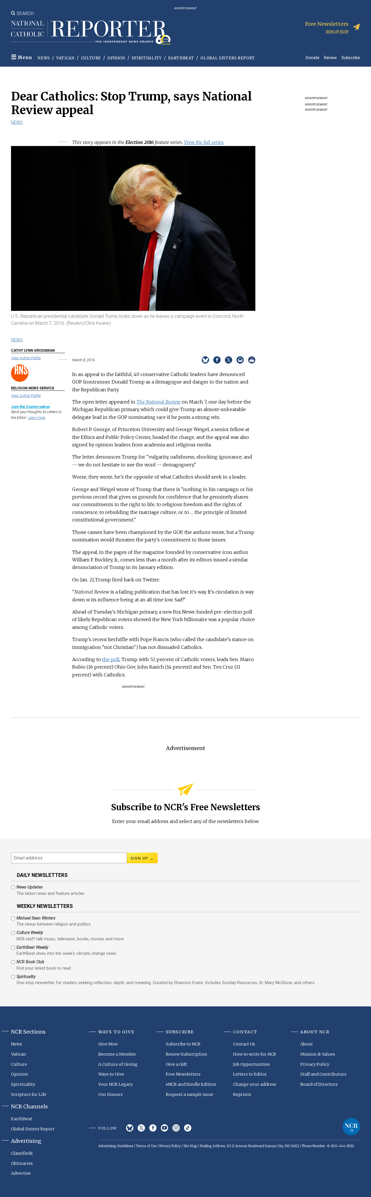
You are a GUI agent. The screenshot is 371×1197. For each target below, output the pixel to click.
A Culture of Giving (118, 1064)
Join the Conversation (30, 406)
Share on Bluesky (205, 360)
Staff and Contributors (323, 1074)
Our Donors (110, 1094)
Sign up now (337, 31)
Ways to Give (111, 1074)
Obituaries (22, 1163)
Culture (91, 58)
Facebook (153, 1128)
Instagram (176, 1128)
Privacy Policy (314, 1064)
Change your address (254, 1084)
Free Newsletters (183, 1074)
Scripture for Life (28, 1094)
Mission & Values (317, 1054)
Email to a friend (240, 360)
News (44, 58)
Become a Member (117, 1054)
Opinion (116, 58)
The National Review (159, 402)
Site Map (190, 1146)
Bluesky (129, 1128)
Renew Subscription (186, 1054)
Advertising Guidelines (115, 1146)
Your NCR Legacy (115, 1084)
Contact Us (244, 1044)
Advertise (21, 1173)
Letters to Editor (250, 1074)
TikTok (187, 1128)
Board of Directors (319, 1084)
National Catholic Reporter (351, 1126)
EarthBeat (181, 58)
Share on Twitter (228, 360)
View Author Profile (26, 358)
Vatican (65, 58)
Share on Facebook (217, 360)
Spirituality (147, 58)
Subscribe (350, 57)
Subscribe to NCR (183, 1044)
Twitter (141, 1128)
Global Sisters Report (227, 58)
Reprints (242, 1094)
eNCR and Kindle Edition (191, 1084)
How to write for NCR (254, 1054)
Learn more (36, 417)
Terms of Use (146, 1146)
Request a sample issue (189, 1094)
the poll (110, 659)
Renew (330, 57)
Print (251, 360)
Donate (312, 57)
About (306, 1044)
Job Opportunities (251, 1064)
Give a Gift (176, 1064)
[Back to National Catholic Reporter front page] (90, 33)
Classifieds (22, 1153)
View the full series (203, 142)
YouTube (164, 1128)
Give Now (108, 1044)
